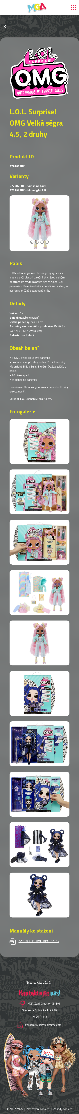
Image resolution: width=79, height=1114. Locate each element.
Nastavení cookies (38, 1109)
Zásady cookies (62, 1109)
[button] (31, 242)
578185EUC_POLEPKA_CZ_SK (39, 941)
